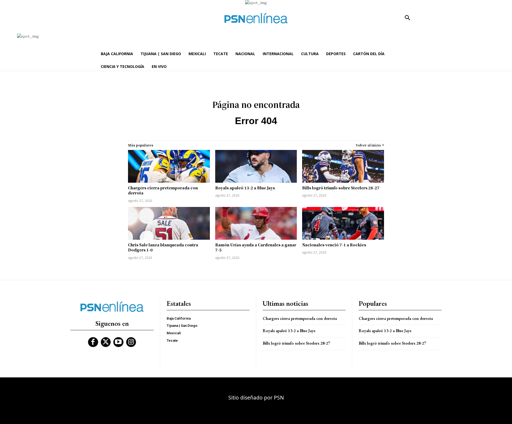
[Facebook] (93, 342)
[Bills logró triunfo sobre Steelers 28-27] (343, 166)
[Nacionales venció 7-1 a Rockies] (343, 223)
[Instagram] (131, 342)
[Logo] (256, 18)
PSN (279, 397)
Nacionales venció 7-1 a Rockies (334, 244)
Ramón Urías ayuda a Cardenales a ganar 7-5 (255, 247)
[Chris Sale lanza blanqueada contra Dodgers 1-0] (169, 223)
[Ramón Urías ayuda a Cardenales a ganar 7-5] (256, 223)
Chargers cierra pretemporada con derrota (163, 190)
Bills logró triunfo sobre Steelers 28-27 (340, 187)
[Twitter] (106, 342)
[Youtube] (118, 342)
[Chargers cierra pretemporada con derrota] (169, 166)
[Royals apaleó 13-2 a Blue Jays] (256, 166)
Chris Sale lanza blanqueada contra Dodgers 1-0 (163, 247)
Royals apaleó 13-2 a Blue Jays (245, 187)
